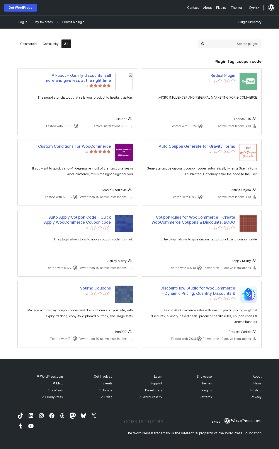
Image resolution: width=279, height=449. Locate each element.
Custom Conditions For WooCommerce (74, 146)
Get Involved (103, 376)
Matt (58, 383)
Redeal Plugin (223, 75)
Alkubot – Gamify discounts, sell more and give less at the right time (78, 78)
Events (107, 383)
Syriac (216, 421)
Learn (158, 376)
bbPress (55, 390)
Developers (153, 390)
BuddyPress (52, 397)
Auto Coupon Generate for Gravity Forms (197, 146)
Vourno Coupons (95, 288)
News (257, 383)
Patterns (206, 397)
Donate (105, 390)
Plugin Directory (250, 22)
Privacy (256, 397)
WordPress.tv (150, 397)
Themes (206, 383)
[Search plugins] (202, 43)
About (257, 376)
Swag (106, 397)
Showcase (204, 376)
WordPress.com (49, 376)
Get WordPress (20, 7)
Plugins (207, 390)
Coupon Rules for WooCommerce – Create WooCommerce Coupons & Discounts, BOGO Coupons (193, 220)
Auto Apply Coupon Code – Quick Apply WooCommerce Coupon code (77, 219)
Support (156, 383)
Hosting (256, 390)
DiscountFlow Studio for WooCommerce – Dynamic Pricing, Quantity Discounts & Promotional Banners (197, 291)
